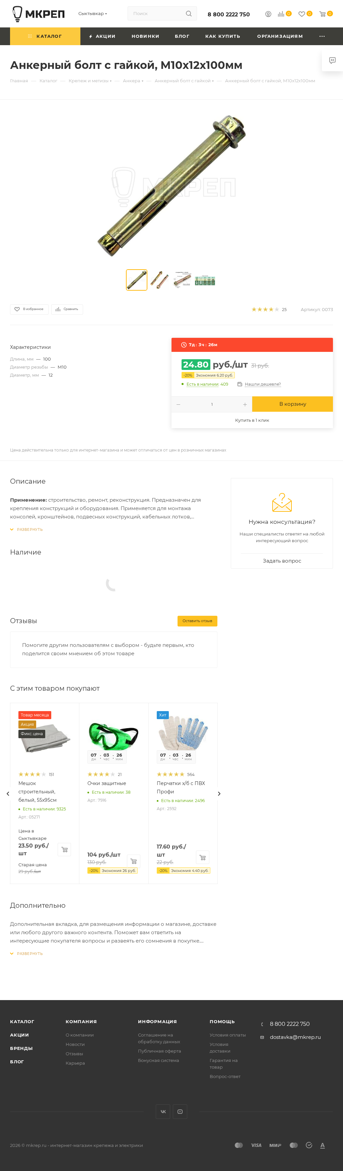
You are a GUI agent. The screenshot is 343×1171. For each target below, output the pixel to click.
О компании (80, 1035)
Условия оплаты (228, 1035)
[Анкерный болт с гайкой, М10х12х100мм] (171, 186)
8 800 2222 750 (229, 14)
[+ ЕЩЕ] (322, 36)
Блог (17, 1061)
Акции (19, 1035)
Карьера (75, 1063)
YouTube (180, 1111)
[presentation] (8, 793)
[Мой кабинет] (268, 15)
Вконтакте (163, 1111)
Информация (157, 1021)
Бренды (21, 1048)
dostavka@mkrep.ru (295, 1037)
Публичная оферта (159, 1051)
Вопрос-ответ (225, 1076)
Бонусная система (158, 1060)
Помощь (222, 1021)
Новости (75, 1044)
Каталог (22, 1021)
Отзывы (74, 1053)
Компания (81, 1021)
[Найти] (189, 13)
